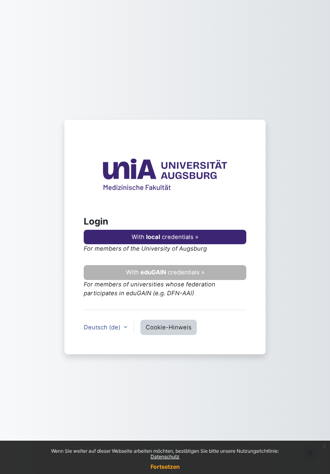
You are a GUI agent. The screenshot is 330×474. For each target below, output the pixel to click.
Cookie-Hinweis (169, 327)
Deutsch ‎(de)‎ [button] (103, 327)
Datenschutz (165, 457)
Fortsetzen (165, 466)
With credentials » (165, 237)
